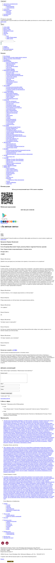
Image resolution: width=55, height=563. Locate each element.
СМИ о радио (9, 38)
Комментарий (4, 373)
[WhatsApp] (15, 221)
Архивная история (10, 109)
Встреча (8, 116)
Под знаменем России (11, 139)
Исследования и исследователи (14, 107)
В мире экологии (10, 173)
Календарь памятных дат (12, 138)
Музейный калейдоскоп (12, 98)
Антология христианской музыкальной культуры (18, 150)
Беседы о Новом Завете (12, 62)
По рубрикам (6, 56)
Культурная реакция (8, 49)
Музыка (8, 522)
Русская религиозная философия (14, 87)
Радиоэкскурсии (10, 124)
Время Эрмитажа (10, 96)
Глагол (8, 114)
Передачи (5, 33)
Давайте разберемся (11, 182)
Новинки (8, 11)
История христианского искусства (14, 88)
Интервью (8, 12)
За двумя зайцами (10, 121)
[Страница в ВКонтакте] (2, 543)
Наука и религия (10, 168)
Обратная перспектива (11, 112)
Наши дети (9, 183)
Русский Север (10, 103)
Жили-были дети (10, 156)
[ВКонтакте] (1, 221)
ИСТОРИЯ (6, 125)
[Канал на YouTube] (7, 543)
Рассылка (5, 517)
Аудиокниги (9, 525)
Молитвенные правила (12, 81)
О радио (8, 504)
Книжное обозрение (11, 120)
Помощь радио (7, 5)
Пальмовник (9, 83)
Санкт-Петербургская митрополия (14, 75)
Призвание (9, 174)
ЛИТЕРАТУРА (7, 142)
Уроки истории (10, 133)
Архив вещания (10, 508)
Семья (7, 176)
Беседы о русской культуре (12, 102)
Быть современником (11, 110)
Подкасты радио (7, 10)
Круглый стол (9, 177)
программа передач (5, 398)
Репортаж (8, 178)
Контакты (5, 15)
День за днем (6, 513)
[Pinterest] (7, 221)
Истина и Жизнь (10, 69)
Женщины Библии (10, 63)
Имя (2, 383)
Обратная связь (10, 164)
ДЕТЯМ (5, 155)
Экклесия (8, 79)
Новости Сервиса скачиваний (13, 163)
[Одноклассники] (11, 221)
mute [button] (2, 235)
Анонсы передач (10, 515)
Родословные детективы (12, 141)
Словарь (8, 118)
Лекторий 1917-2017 (8, 537)
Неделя (8, 181)
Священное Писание (11, 521)
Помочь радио (4, 223)
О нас (4, 34)
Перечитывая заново (11, 145)
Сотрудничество (10, 7)
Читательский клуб (11, 143)
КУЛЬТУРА (6, 47)
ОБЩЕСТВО (6, 167)
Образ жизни (9, 115)
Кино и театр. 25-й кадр (12, 111)
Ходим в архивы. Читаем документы (15, 132)
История (8, 526)
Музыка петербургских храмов (13, 151)
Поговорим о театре (11, 105)
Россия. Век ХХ (10, 137)
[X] (3, 221)
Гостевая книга (7, 14)
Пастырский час (10, 80)
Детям (7, 527)
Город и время (9, 97)
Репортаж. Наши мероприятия (16, 179)
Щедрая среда (9, 161)
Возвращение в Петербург (12, 94)
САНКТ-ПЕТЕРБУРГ (8, 92)
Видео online (6, 28)
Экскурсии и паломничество (10, 3)
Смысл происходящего (11, 169)
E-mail (2, 386)
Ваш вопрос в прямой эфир (13, 510)
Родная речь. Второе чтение (13, 106)
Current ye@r (4, 396)
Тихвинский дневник (11, 76)
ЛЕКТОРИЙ (6, 85)
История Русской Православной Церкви (16, 136)
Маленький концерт (11, 152)
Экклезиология (10, 65)
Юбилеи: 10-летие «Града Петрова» (15, 160)
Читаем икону (9, 90)
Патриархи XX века (11, 129)
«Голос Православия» (11, 37)
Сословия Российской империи (14, 130)
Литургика (9, 67)
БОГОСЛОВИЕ (7, 61)
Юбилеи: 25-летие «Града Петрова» (12, 58)
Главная (5, 46)
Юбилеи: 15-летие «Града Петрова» (15, 159)
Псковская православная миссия (14, 134)
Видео (7, 529)
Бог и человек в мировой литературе (15, 146)
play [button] (2, 234)
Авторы (5, 32)
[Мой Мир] (13, 221)
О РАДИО (5, 158)
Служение (8, 84)
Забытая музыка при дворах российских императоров (19, 154)
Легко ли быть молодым (12, 170)
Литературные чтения (11, 147)
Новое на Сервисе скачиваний (13, 516)
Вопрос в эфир (7, 29)
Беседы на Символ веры (12, 71)
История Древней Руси (12, 128)
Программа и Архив (8, 30)
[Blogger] (9, 221)
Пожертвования (10, 6)
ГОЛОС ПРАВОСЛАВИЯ (9, 165)
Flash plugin (3, 21)
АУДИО (15, 350)
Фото (7, 36)
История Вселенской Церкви (13, 127)
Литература (9, 524)
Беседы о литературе (11, 101)
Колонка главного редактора (13, 74)
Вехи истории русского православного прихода (15, 57)
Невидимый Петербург (12, 93)
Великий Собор (10, 72)
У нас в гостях (9, 123)
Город (2, 389)
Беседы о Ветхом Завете (12, 66)
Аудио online (6, 27)
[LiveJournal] (5, 221)
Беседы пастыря (10, 78)
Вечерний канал (10, 172)
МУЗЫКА (5, 148)
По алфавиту (6, 60)
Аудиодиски (6, 9)
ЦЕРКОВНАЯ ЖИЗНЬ (9, 70)
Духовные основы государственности (15, 89)
